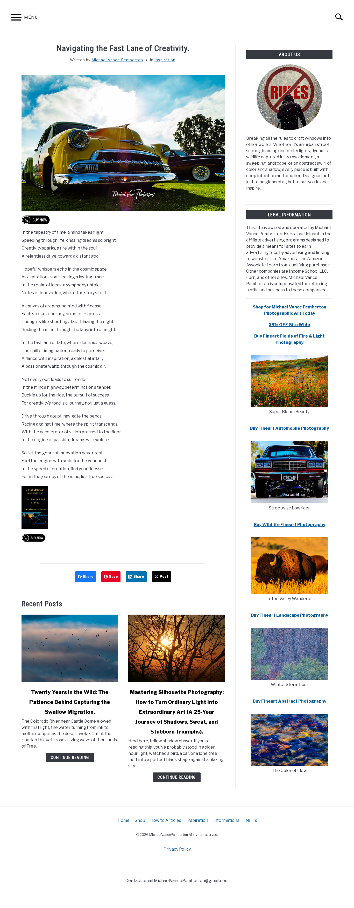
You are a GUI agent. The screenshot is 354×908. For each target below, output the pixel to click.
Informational (226, 820)
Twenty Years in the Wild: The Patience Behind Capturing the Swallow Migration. (69, 702)
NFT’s (251, 820)
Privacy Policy (177, 849)
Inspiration (164, 60)
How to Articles (165, 820)
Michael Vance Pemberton (117, 60)
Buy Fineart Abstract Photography (289, 701)
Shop (140, 820)
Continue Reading (70, 757)
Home (124, 820)
